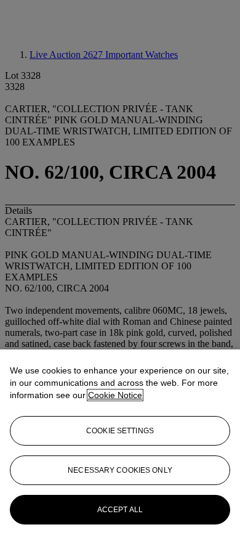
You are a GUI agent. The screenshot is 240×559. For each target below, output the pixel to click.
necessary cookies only (120, 470)
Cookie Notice (115, 395)
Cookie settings (120, 430)
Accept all (120, 509)
